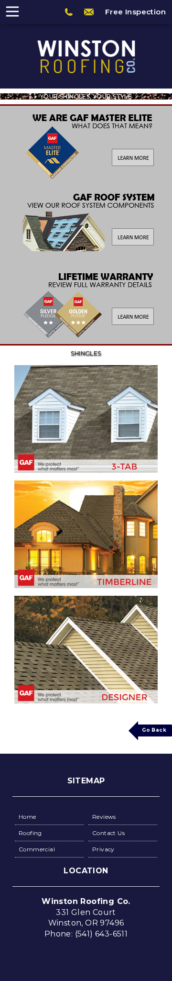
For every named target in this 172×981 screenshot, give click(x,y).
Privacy (103, 849)
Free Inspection (135, 11)
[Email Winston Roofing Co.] (89, 12)
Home (27, 816)
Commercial (37, 849)
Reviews (104, 816)
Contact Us (108, 832)
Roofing (30, 832)
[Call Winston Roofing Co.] (69, 12)
